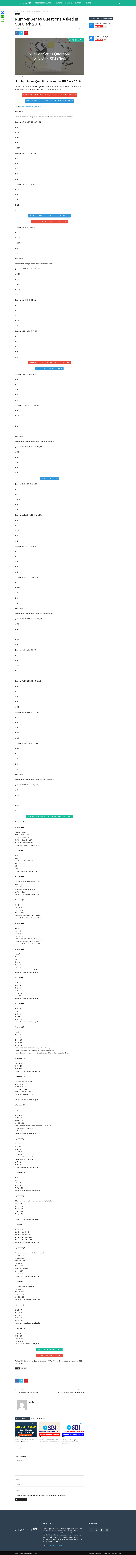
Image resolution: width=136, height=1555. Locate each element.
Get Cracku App (116, 1553)
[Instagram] (96, 1530)
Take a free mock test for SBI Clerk (49, 222)
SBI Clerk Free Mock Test (49, 1349)
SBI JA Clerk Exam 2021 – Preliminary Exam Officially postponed (70, 1441)
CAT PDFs (78, 3)
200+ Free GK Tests (49, 478)
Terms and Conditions (94, 1553)
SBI (40, 1436)
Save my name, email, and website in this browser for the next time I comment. (42, 1495)
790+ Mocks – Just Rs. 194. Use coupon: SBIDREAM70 (49, 101)
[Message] (2, 20)
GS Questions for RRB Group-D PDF (26, 1393)
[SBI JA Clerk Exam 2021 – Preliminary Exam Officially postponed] (73, 1429)
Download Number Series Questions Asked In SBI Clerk (49, 95)
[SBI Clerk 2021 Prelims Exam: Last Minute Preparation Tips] (26, 1429)
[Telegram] (102, 1530)
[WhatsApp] (2, 16)
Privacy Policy (106, 1553)
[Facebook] (91, 1530)
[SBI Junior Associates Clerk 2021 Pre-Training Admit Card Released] (49, 1429)
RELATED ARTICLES (22, 1418)
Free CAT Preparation (42, 3)
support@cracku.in (56, 1545)
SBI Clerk (22, 11)
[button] (118, 3)
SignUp (88, 3)
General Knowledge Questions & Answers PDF (49, 816)
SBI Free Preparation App (49, 1355)
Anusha (19, 28)
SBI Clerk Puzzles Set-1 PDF (31, 106)
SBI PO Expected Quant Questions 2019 (71, 1393)
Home (16, 11)
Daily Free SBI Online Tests (49, 369)
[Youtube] (107, 1530)
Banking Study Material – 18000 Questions (49, 363)
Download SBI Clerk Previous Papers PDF (49, 216)
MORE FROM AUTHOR (38, 1418)
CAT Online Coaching (64, 3)
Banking (17, 1436)
